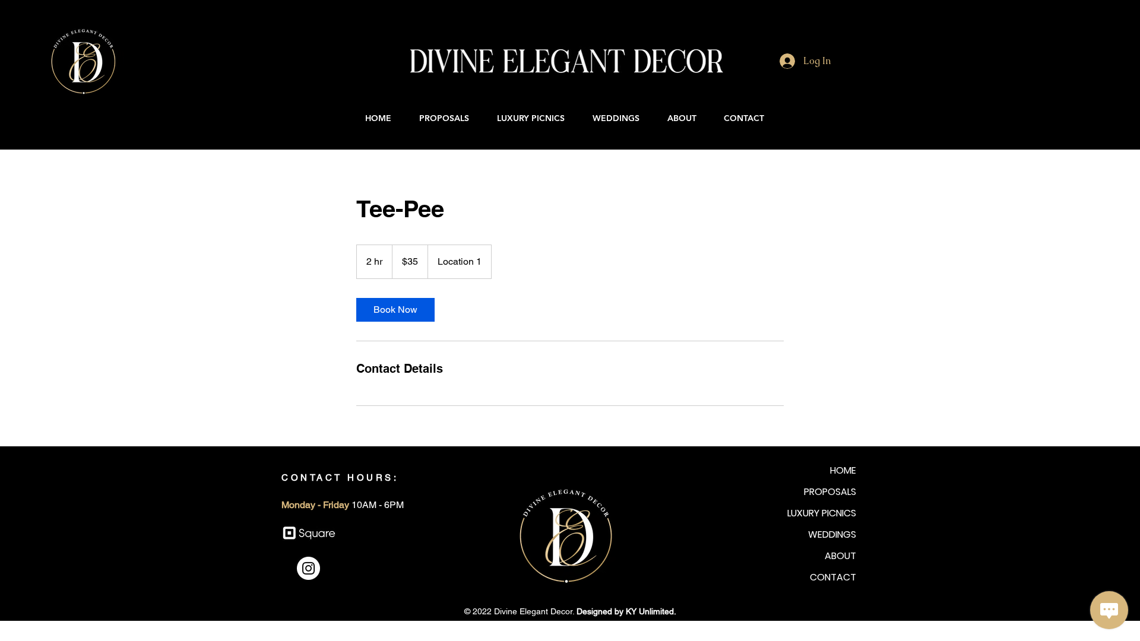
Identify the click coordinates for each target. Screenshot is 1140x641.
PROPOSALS (830, 492)
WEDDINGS (832, 534)
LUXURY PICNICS (821, 513)
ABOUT (840, 556)
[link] (395, 310)
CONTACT (833, 577)
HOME (843, 470)
